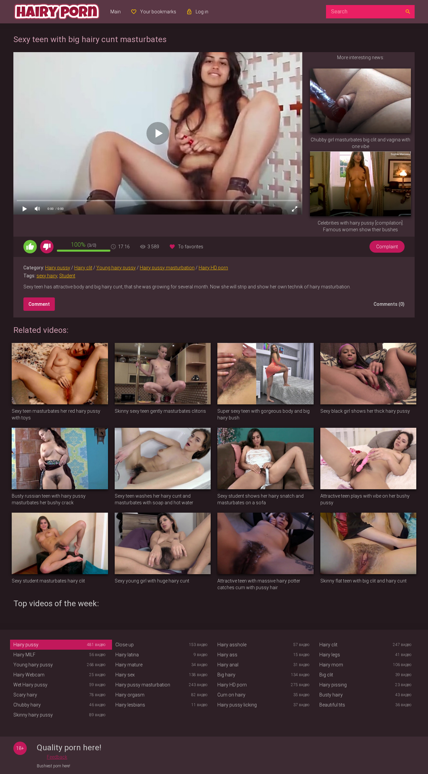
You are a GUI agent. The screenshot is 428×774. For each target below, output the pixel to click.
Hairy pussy (57, 267)
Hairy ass (227, 654)
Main (115, 11)
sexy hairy (46, 275)
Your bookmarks (158, 11)
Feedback (57, 757)
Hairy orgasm (129, 694)
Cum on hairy (231, 694)
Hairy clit (83, 267)
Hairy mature (128, 664)
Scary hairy (25, 694)
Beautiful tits (332, 704)
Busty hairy (331, 694)
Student (67, 275)
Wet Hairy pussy (30, 684)
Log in (202, 11)
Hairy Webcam (28, 674)
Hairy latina (127, 654)
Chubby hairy (27, 704)
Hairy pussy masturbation (167, 267)
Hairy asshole (231, 644)
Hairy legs (329, 654)
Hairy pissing (333, 684)
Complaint (387, 246)
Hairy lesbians (130, 704)
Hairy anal (227, 664)
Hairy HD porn (213, 267)
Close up (124, 644)
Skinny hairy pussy (33, 715)
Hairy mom (331, 664)
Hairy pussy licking (237, 704)
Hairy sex (125, 674)
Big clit (326, 674)
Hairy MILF (24, 654)
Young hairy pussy (116, 267)
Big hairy (226, 674)
